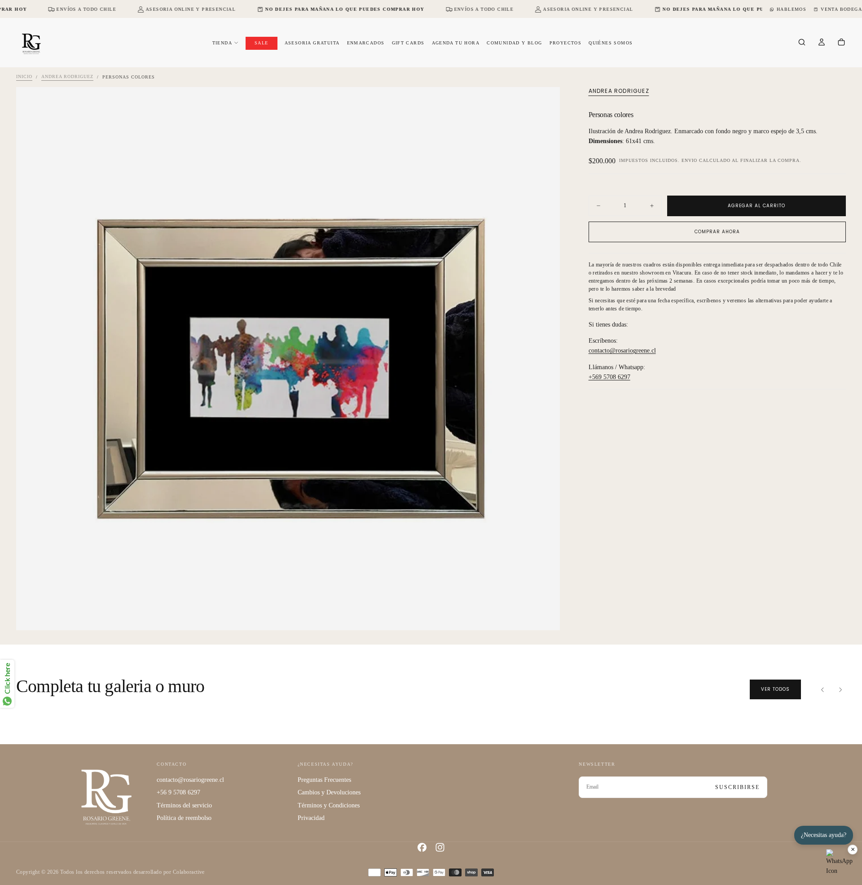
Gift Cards (408, 42)
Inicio (24, 76)
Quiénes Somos (611, 42)
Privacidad (311, 818)
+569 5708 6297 (609, 377)
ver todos (775, 689)
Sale (261, 42)
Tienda (222, 42)
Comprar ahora (717, 231)
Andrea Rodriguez (67, 76)
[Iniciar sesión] (821, 43)
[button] (801, 43)
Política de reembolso (184, 818)
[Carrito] (841, 43)
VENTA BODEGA (841, 9)
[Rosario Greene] (106, 796)
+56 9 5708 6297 (178, 792)
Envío (689, 160)
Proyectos (566, 42)
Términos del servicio (184, 805)
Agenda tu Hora (456, 42)
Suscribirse (737, 787)
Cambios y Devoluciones (329, 792)
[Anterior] (822, 689)
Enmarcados (366, 42)
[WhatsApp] (839, 862)
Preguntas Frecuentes (324, 779)
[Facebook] (422, 847)
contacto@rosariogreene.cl (622, 351)
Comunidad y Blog (514, 42)
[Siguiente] (840, 689)
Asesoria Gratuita (312, 42)
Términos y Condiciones (329, 805)
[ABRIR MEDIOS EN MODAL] (545, 615)
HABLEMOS (791, 9)
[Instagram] (440, 847)
